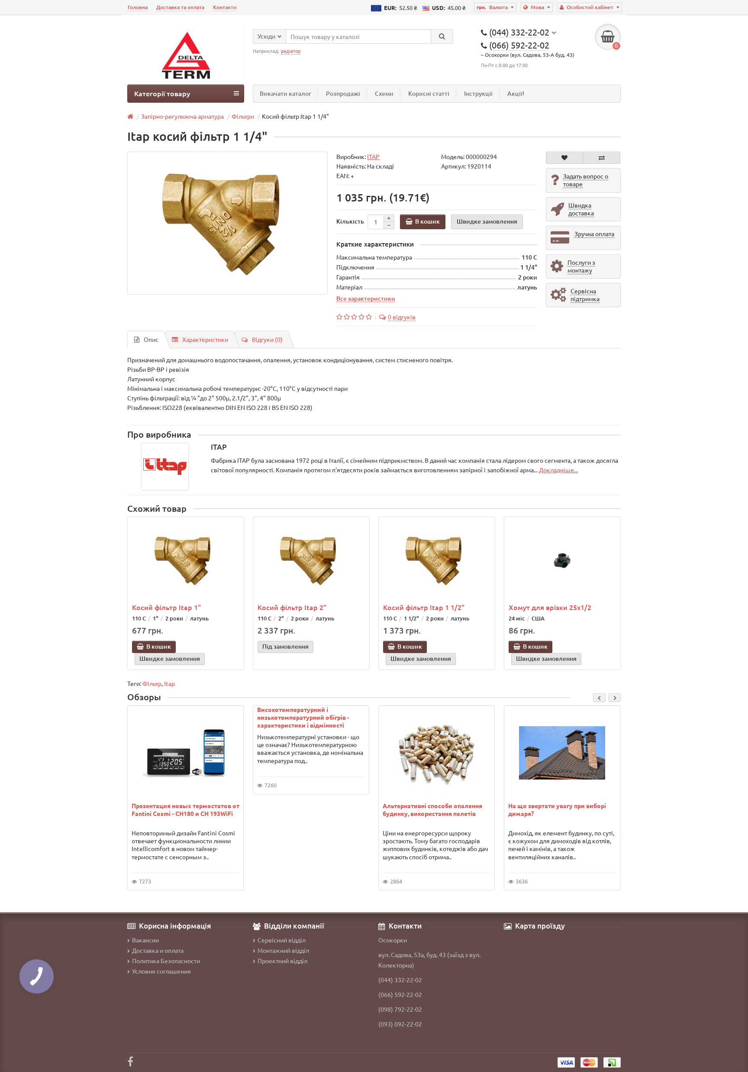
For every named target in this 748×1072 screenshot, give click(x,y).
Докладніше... (558, 470)
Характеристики (205, 339)
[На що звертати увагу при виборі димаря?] (562, 753)
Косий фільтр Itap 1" (166, 607)
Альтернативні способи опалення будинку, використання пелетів (432, 809)
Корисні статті (428, 93)
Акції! (515, 93)
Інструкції (478, 93)
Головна (138, 7)
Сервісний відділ (282, 940)
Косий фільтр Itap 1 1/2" (423, 607)
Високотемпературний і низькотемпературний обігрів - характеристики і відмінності (303, 717)
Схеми (384, 93)
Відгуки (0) (267, 339)
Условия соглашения (161, 971)
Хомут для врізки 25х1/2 (550, 607)
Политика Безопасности (166, 961)
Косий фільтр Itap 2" (292, 607)
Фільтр (151, 683)
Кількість (350, 221)
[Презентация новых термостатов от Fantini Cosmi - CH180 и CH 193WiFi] (186, 753)
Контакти (224, 7)
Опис (151, 339)
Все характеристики (365, 298)
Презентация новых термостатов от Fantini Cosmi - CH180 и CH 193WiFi (185, 809)
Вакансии (145, 940)
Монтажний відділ (283, 950)
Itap (169, 683)
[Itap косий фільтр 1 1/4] (227, 223)
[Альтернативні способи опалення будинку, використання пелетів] (437, 753)
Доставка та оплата (180, 7)
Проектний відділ (282, 961)
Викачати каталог (285, 93)
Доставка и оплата (158, 950)
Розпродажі (343, 93)
